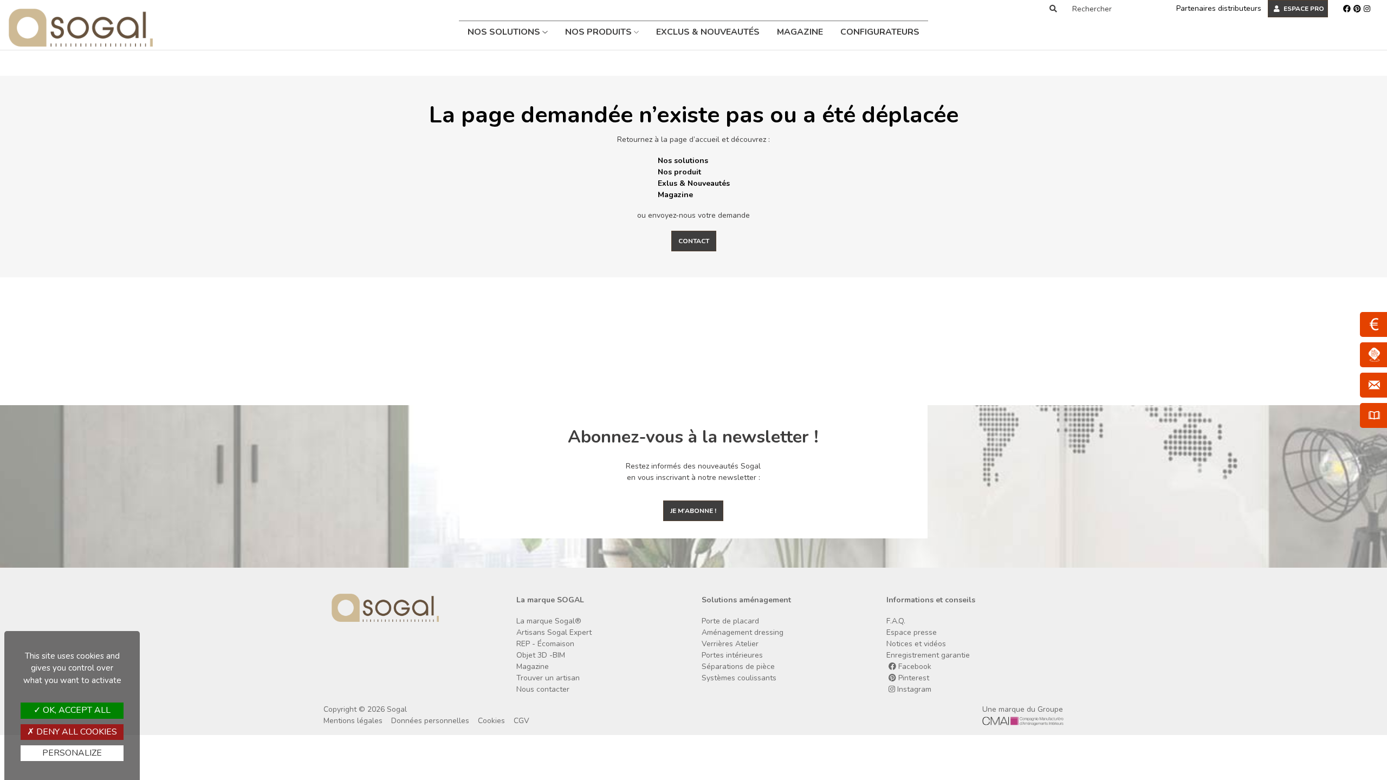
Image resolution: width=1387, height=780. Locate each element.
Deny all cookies (75, 732)
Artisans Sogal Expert (554, 632)
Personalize (72, 753)
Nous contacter (542, 689)
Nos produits (599, 32)
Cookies (491, 721)
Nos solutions (505, 32)
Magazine (800, 32)
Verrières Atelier (730, 644)
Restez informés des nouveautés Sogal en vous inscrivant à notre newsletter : (693, 472)
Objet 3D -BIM (540, 655)
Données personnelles (430, 721)
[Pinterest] (1357, 8)
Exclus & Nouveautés (708, 32)
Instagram (913, 689)
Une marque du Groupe (1022, 709)
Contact (693, 241)
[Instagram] (1367, 8)
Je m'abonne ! (693, 510)
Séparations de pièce (738, 666)
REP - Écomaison (545, 644)
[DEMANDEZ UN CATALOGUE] (1373, 415)
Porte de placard (730, 621)
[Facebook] (1347, 8)
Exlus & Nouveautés (694, 183)
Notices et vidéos (916, 644)
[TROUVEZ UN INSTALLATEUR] (1373, 354)
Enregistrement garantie (928, 655)
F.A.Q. (895, 621)
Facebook (913, 666)
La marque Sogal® (548, 621)
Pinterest (912, 678)
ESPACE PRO (1303, 8)
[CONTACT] (1373, 385)
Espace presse (911, 632)
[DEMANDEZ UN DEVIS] (1373, 324)
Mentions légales (353, 721)
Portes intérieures (732, 655)
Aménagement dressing (742, 632)
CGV (521, 721)
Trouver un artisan (548, 678)
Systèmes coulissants (739, 678)
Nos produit (679, 172)
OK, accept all (76, 710)
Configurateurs (879, 32)
